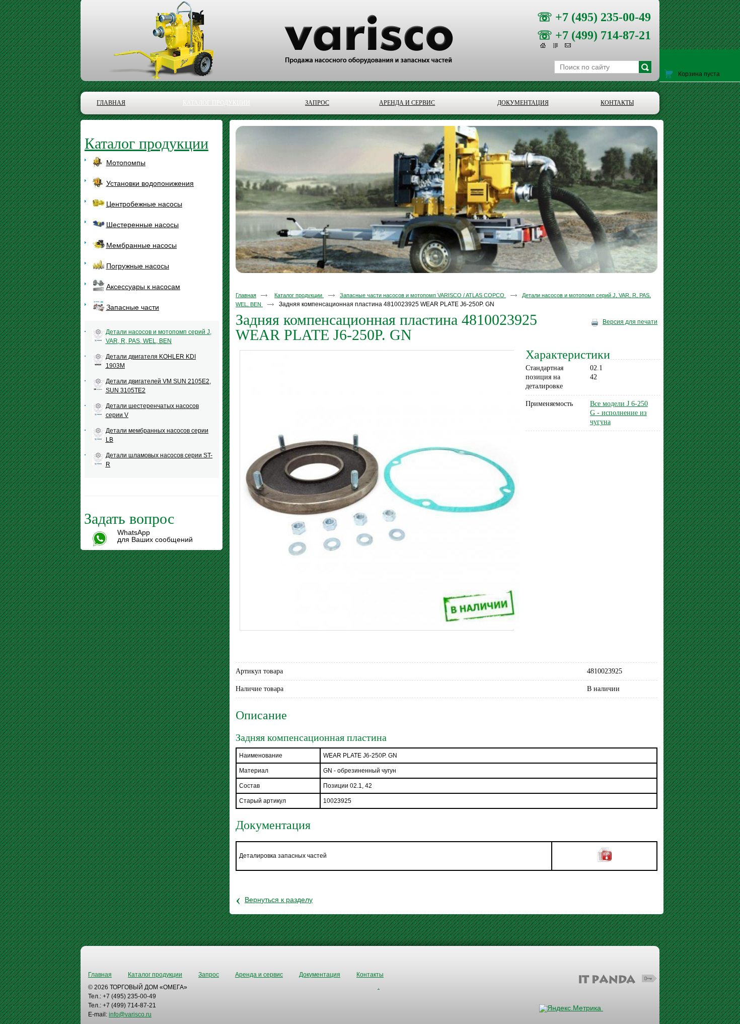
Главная (246, 295)
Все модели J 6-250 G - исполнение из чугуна (619, 413)
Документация (319, 974)
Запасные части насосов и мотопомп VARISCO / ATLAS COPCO (423, 295)
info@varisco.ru (130, 1014)
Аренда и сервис (259, 974)
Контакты (370, 974)
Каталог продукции (216, 102)
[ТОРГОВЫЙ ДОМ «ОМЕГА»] (370, 56)
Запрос (208, 974)
